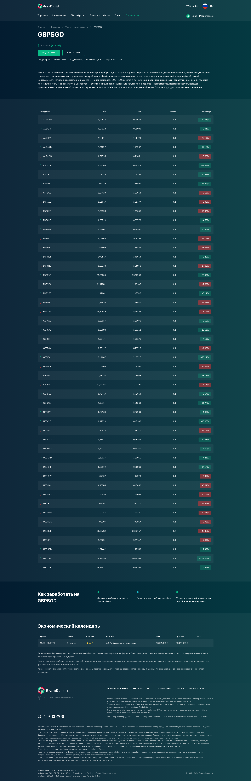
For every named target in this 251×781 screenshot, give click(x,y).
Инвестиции (59, 15)
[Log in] (188, 16)
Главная (41, 27)
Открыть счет (132, 15)
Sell (73, 52)
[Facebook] (44, 716)
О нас (118, 15)
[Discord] (58, 716)
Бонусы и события (100, 15)
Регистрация (206, 16)
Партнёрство (78, 15)
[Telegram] (49, 716)
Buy (48, 52)
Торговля (43, 15)
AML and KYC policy (197, 688)
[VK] (63, 716)
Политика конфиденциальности (170, 688)
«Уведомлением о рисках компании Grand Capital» (83, 749)
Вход (194, 16)
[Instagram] (39, 716)
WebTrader (192, 6)
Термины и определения (117, 688)
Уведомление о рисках (142, 688)
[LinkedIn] (53, 716)
